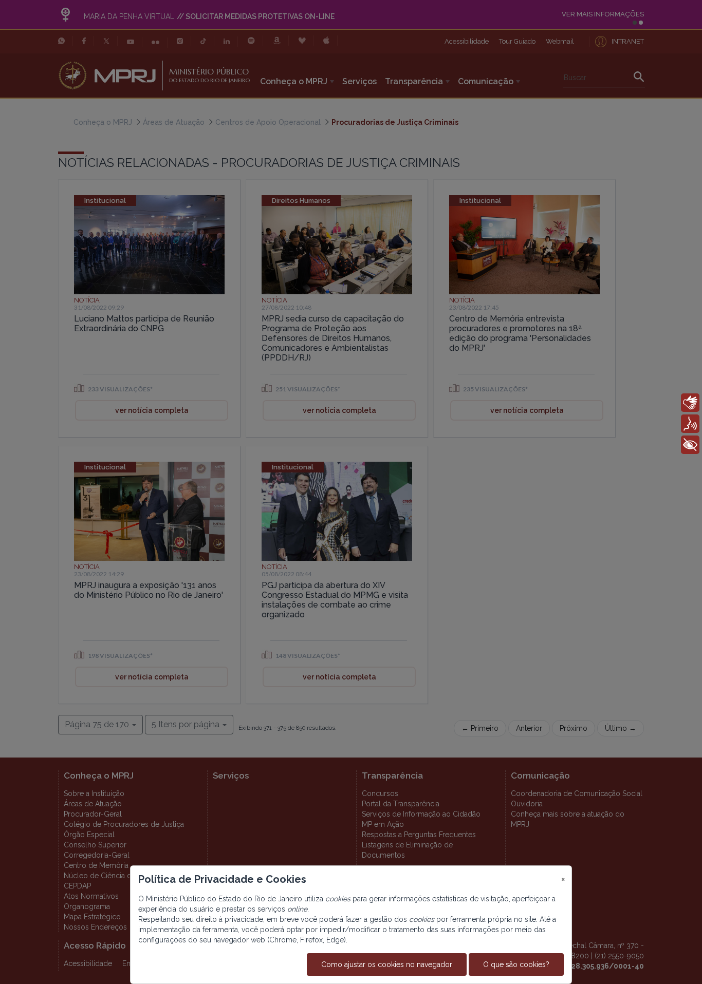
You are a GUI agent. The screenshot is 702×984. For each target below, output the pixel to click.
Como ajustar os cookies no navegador (386, 964)
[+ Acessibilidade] (690, 445)
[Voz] (690, 423)
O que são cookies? (516, 964)
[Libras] (690, 402)
